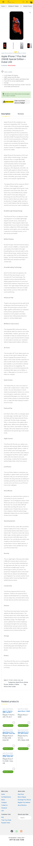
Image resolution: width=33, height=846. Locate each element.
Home (3, 6)
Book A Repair (22, 797)
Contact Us (4, 805)
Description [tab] (5, 114)
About (3, 799)
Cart (2, 810)
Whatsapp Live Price (8, 725)
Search (23, 2)
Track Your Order (6, 820)
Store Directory (22, 805)
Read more (13, 722)
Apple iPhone (4, 53)
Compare (4, 802)
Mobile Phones (12, 53)
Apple (4, 709)
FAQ (2, 817)
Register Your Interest (24, 802)
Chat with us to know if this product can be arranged (16, 94)
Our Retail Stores (6, 797)
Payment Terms (5, 822)
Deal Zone (21, 794)
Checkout (4, 808)
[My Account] (27, 2)
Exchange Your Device (24, 799)
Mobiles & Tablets (13, 6)
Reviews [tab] (21, 114)
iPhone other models (10, 686)
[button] (30, 12)
